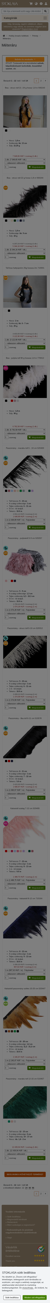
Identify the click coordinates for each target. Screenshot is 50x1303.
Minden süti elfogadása (34, 1297)
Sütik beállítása (12, 1297)
